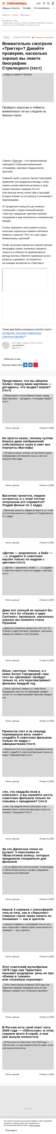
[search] (48, 3)
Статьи (15, 15)
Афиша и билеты (11, 8)
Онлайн (27, 8)
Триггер (17, 160)
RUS (39, 3)
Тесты (6, 37)
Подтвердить (11, 1130)
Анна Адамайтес (18, 345)
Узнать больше (34, 1125)
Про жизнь (25, 15)
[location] (44, 3)
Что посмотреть (42, 8)
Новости (6, 15)
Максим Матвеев (22, 348)
